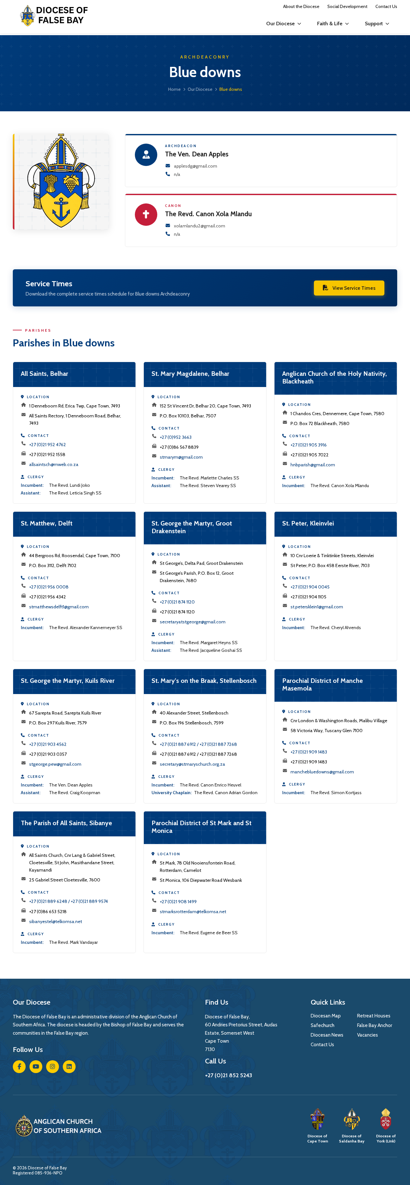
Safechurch (322, 1025)
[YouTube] (35, 1066)
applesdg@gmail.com (195, 166)
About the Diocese (301, 6)
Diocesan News (327, 1035)
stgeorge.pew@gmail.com (55, 764)
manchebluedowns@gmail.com (322, 772)
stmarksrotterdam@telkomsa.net (193, 911)
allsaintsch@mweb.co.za (53, 464)
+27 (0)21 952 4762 (47, 444)
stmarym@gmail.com (181, 457)
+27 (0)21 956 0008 (49, 587)
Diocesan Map (326, 1016)
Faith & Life (329, 23)
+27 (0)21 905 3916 (309, 445)
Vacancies (367, 1035)
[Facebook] (19, 1066)
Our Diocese (280, 23)
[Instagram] (52, 1066)
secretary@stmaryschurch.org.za (192, 764)
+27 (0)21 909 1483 (309, 752)
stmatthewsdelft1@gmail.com (59, 607)
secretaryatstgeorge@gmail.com (193, 622)
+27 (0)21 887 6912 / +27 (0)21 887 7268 (198, 744)
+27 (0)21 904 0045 (310, 587)
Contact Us (386, 6)
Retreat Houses (373, 1016)
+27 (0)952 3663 (176, 437)
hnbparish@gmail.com (313, 465)
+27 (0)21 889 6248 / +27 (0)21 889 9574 (68, 901)
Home (174, 89)
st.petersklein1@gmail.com (317, 607)
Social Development (347, 6)
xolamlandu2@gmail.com (199, 226)
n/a (177, 174)
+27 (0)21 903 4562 (48, 744)
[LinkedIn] (69, 1066)
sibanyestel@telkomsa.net (55, 921)
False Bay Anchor (374, 1025)
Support (374, 23)
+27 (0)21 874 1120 (177, 602)
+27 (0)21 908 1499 (178, 902)
